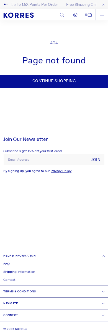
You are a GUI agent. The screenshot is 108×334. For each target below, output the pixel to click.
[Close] (102, 4)
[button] (89, 15)
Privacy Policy (61, 171)
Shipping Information (19, 272)
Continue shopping (54, 81)
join (95, 159)
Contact (9, 280)
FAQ (6, 264)
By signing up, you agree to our (37, 171)
